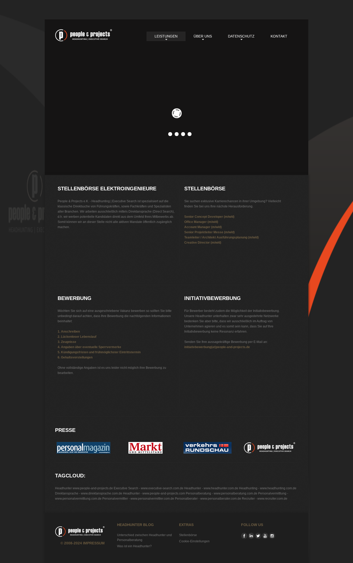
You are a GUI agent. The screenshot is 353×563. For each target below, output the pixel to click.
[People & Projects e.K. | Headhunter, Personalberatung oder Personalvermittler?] (269, 444)
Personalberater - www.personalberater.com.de (208, 498)
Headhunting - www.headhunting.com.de (267, 488)
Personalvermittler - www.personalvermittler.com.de (138, 498)
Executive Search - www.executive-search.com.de (148, 488)
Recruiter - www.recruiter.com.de (264, 498)
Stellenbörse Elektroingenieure (83, 35)
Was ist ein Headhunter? (134, 546)
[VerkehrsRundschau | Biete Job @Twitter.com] (207, 444)
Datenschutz (241, 36)
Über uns (203, 36)
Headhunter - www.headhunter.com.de (211, 488)
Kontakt (279, 36)
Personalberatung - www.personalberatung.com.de (221, 493)
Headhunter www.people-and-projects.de (84, 488)
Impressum (94, 543)
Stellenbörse (188, 535)
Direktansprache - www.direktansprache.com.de (88, 493)
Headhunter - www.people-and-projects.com (154, 493)
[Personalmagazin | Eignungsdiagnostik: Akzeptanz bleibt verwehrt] (83, 444)
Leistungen (166, 36)
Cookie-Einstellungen (194, 541)
